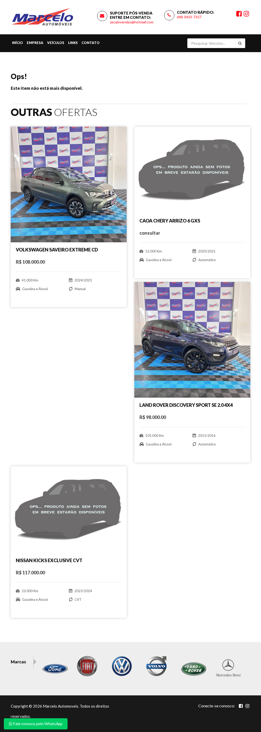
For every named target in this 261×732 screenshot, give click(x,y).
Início (17, 43)
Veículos (55, 43)
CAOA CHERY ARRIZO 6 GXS (169, 220)
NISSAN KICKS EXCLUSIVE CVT (49, 560)
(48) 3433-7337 (189, 17)
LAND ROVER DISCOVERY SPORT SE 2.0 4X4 (186, 405)
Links (73, 43)
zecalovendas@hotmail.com (131, 22)
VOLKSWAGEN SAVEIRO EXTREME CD (57, 249)
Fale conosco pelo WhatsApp (37, 723)
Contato (91, 43)
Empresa (35, 43)
